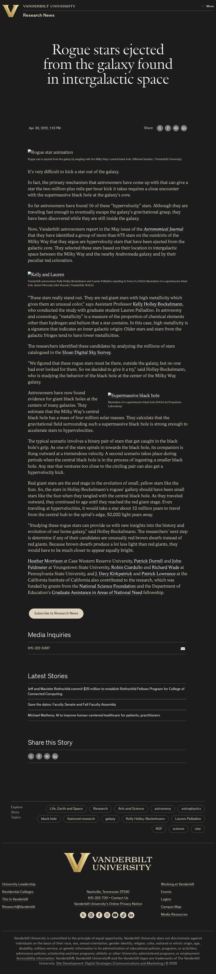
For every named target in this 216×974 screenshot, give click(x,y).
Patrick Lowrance (159, 573)
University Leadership (18, 884)
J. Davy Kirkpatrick (113, 573)
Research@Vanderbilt (18, 907)
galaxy (110, 819)
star (198, 829)
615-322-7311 (98, 898)
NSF (159, 829)
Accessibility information (35, 958)
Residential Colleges (18, 892)
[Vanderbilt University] (108, 862)
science (178, 829)
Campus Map (171, 907)
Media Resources (174, 915)
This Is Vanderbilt (15, 899)
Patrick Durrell (148, 561)
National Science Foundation (107, 586)
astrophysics (191, 809)
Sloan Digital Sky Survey (86, 352)
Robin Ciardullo (127, 567)
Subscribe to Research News (56, 613)
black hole (49, 819)
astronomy (163, 809)
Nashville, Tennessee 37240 (108, 892)
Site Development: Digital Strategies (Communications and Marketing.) (110, 964)
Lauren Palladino (188, 819)
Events (166, 892)
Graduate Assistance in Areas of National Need (97, 592)
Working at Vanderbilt (177, 884)
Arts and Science (131, 809)
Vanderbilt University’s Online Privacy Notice (108, 904)
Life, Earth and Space (66, 809)
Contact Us (119, 898)
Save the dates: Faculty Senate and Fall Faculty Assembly (72, 705)
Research (100, 809)
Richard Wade (165, 567)
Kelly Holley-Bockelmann (157, 304)
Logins (166, 899)
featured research (81, 819)
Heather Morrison (45, 561)
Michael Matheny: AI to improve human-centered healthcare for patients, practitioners (94, 715)
